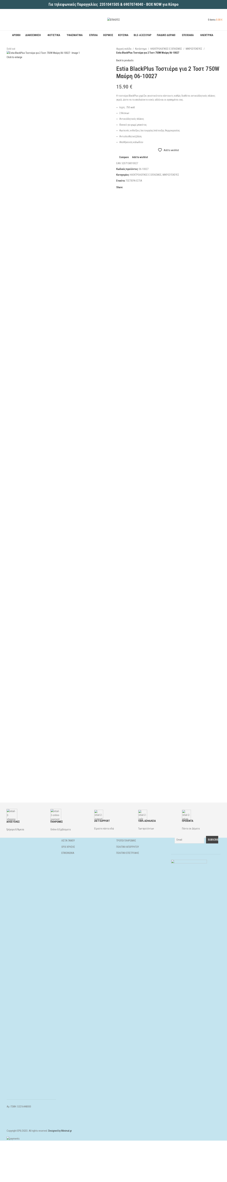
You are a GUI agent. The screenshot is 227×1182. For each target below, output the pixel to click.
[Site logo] (113, 19)
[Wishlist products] (207, 19)
